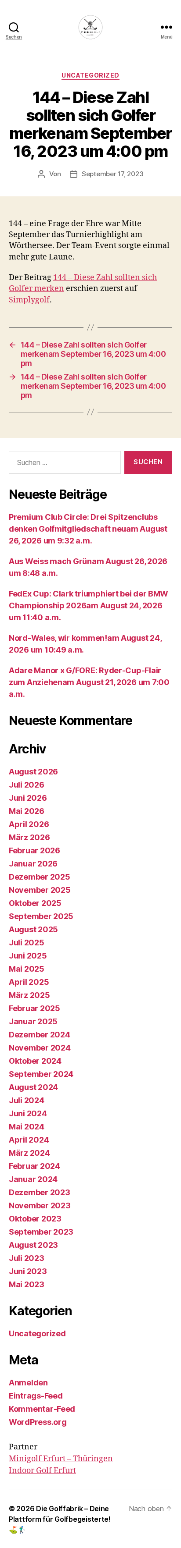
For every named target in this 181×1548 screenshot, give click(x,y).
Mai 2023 (26, 1284)
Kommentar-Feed (42, 1408)
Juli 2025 (26, 942)
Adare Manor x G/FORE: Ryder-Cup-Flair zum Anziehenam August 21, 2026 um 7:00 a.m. (89, 682)
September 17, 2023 (112, 174)
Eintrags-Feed (36, 1395)
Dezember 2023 (39, 1192)
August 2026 (33, 771)
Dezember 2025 (39, 876)
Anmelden (28, 1382)
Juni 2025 (28, 955)
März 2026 (29, 837)
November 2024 (40, 1047)
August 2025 (33, 929)
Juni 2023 (28, 1271)
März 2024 (29, 1152)
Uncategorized (90, 75)
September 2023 (41, 1231)
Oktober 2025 (35, 903)
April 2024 (29, 1139)
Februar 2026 (34, 850)
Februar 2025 (34, 1008)
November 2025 (40, 890)
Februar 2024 (34, 1166)
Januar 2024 (33, 1179)
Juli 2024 (26, 1100)
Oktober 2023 (35, 1218)
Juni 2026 (28, 797)
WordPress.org (38, 1422)
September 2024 (41, 1074)
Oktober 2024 (35, 1060)
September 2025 (41, 916)
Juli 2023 (26, 1258)
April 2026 (29, 824)
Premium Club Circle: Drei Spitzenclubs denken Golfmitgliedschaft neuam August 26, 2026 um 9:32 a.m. (88, 528)
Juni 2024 (28, 1113)
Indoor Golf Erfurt (42, 1471)
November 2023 (40, 1205)
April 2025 (29, 982)
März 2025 (29, 995)
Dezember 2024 (39, 1034)
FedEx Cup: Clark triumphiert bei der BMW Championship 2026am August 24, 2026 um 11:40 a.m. (88, 605)
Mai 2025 (26, 968)
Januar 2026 (33, 863)
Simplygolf (29, 300)
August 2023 (33, 1245)
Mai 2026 (26, 811)
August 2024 (33, 1087)
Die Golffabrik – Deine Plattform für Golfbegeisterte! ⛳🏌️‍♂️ (60, 1519)
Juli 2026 (26, 784)
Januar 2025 (33, 1021)
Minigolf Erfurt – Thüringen (61, 1459)
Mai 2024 (26, 1126)
